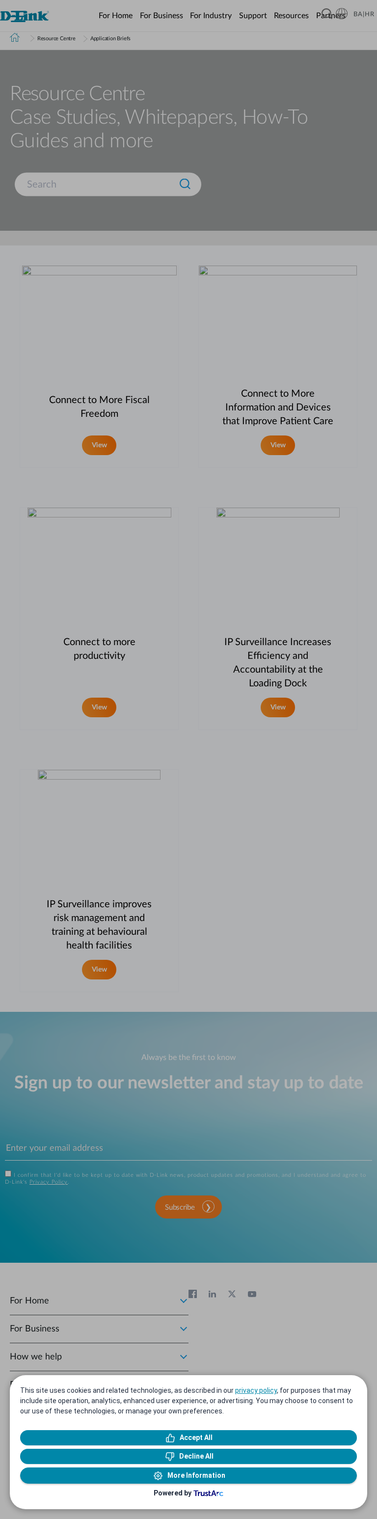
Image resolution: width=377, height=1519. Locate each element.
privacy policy (256, 1390)
